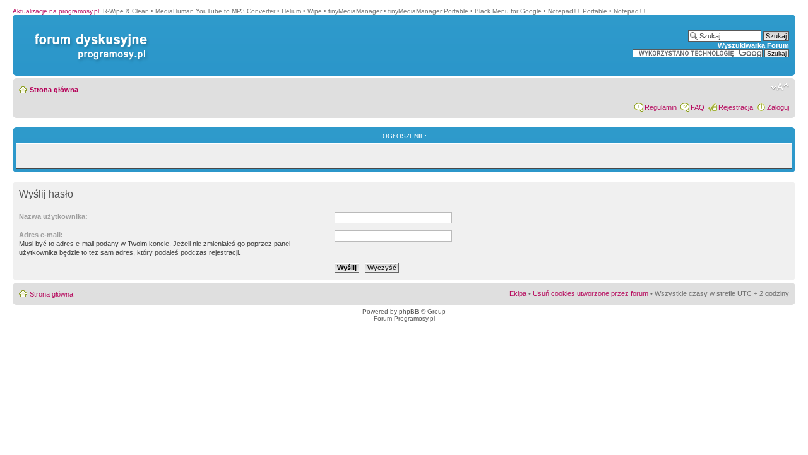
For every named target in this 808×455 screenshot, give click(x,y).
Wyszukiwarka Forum (753, 45)
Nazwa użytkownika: (53, 216)
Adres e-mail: (41, 235)
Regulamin (661, 107)
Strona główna (54, 89)
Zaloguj (778, 107)
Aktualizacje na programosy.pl (56, 11)
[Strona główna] (88, 34)
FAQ (697, 107)
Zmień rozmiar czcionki (780, 87)
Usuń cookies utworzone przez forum (590, 293)
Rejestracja (735, 107)
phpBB (409, 311)
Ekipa (517, 293)
